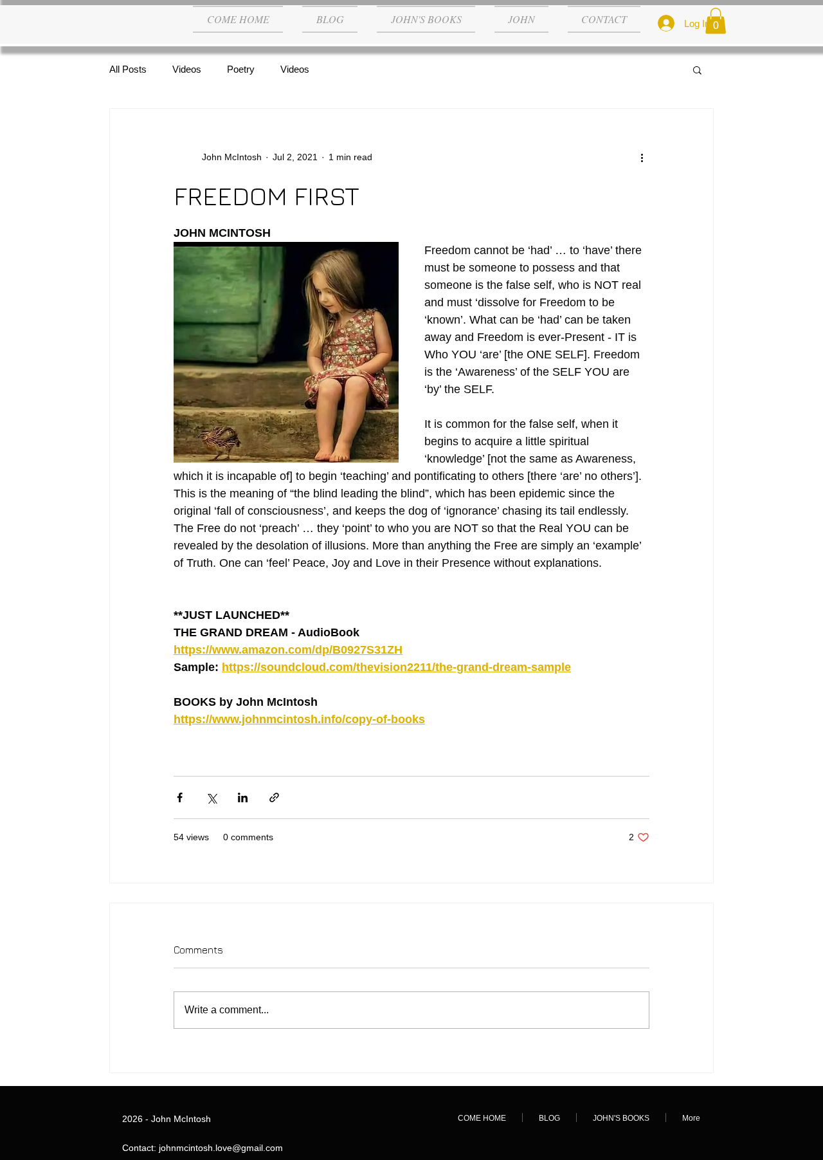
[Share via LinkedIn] (243, 797)
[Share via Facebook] (180, 797)
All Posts (128, 69)
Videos (186, 69)
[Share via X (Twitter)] (211, 797)
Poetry (241, 69)
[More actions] (641, 157)
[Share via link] (274, 797)
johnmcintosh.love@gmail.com (221, 1148)
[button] (716, 21)
